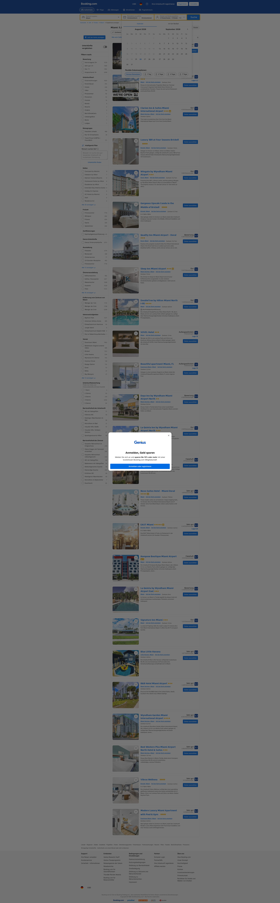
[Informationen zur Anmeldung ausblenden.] (169, 435)
